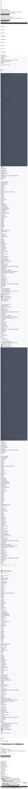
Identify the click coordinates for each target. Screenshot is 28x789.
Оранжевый (3, 139)
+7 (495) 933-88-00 (5, 724)
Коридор (3, 81)
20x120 (2, 114)
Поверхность (4, 96)
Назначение (4, 103)
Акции (2, 275)
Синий (2, 144)
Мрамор (3, 92)
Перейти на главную (6, 756)
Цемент (2, 94)
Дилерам (3, 174)
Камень (2, 90)
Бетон (2, 93)
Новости (3, 169)
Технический (4, 108)
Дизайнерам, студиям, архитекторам (9, 175)
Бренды (2, 772)
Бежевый (3, 134)
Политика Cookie (14, 787)
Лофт (2, 121)
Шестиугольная (4, 150)
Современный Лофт (5, 122)
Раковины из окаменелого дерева (9, 163)
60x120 (2, 113)
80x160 (2, 116)
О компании (3, 56)
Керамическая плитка (6, 153)
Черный (2, 132)
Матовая (3, 102)
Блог (2, 287)
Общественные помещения (7, 83)
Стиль (2, 119)
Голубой (3, 137)
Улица (2, 82)
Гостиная (3, 78)
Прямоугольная (4, 148)
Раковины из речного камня (7, 164)
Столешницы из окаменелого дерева (10, 158)
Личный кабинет (5, 727)
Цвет (2, 129)
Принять (24, 782)
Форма (2, 147)
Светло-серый (4, 145)
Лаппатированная (5, 101)
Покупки (3, 771)
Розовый (3, 142)
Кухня (2, 80)
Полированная (4, 98)
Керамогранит (4, 75)
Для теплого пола (5, 104)
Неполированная (5, 99)
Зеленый (3, 138)
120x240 (2, 117)
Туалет (2, 86)
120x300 (3, 118)
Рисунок (3, 87)
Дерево (2, 88)
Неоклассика (4, 123)
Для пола (3, 107)
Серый (2, 133)
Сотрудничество (5, 173)
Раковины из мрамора (6, 162)
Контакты (3, 178)
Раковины (3, 160)
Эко (1, 124)
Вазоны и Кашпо (5, 155)
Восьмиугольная (4, 152)
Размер (2, 109)
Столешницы (4, 157)
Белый (2, 131)
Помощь (3, 58)
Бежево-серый (4, 143)
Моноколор (3, 91)
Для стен (3, 106)
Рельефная (3, 97)
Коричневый (4, 135)
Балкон (2, 85)
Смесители (3, 165)
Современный (4, 128)
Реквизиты (3, 176)
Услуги (2, 57)
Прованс (3, 127)
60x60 (2, 111)
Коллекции (3, 773)
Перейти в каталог (5, 14)
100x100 (3, 112)
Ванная (2, 77)
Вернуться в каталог (5, 757)
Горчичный (3, 140)
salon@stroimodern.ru (6, 61)
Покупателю (4, 769)
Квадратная (3, 149)
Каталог (2, 774)
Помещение (4, 76)
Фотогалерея (4, 170)
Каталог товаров (5, 181)
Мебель (2, 154)
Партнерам (3, 171)
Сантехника (3, 159)
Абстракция (3, 126)
